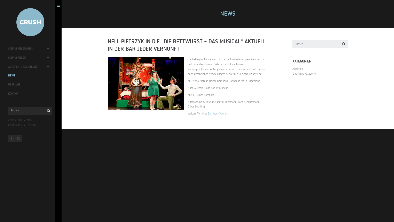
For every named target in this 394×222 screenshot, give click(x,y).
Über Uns (14, 84)
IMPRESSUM (14, 125)
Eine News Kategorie (304, 73)
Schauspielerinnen (20, 48)
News (11, 75)
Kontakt (13, 93)
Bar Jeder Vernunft (218, 113)
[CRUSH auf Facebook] (11, 138)
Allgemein (298, 68)
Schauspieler (17, 57)
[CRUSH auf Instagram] (18, 138)
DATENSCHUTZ (30, 125)
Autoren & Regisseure (22, 66)
